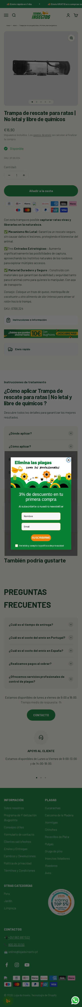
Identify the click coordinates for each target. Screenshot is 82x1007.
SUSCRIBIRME (41, 537)
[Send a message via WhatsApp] (75, 1000)
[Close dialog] (68, 460)
